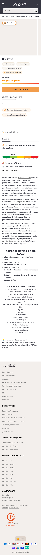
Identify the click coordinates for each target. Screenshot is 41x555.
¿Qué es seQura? (8, 432)
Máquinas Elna (7, 471)
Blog (3, 393)
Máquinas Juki (7, 475)
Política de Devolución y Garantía (13, 418)
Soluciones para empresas (11, 386)
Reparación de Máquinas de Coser (14, 382)
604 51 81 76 (15, 505)
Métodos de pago (8, 376)
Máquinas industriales (10, 450)
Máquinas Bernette (9, 481)
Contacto (5, 400)
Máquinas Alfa (7, 461)
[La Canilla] (20, 4)
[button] (3, 3)
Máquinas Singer (8, 464)
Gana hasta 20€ (8, 396)
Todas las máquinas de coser (12, 443)
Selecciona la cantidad (12, 97)
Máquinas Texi (7, 478)
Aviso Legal (6, 428)
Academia (5, 379)
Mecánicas (26, 16)
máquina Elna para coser (18, 202)
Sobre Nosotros (7, 372)
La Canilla (26, 552)
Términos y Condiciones (10, 425)
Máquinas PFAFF (8, 485)
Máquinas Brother (8, 468)
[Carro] (37, 5)
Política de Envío (8, 414)
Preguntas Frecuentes (10, 411)
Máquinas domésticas (14, 16)
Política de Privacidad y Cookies (13, 421)
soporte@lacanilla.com (10, 508)
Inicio (4, 16)
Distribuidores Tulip (9, 389)
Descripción (6, 139)
